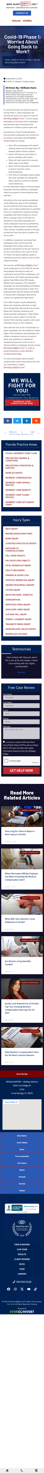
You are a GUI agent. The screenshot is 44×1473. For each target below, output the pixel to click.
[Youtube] (29, 1289)
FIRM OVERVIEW (22, 1244)
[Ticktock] (35, 1289)
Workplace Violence (16, 634)
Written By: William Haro (21, 87)
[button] (8, 421)
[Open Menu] (36, 1471)
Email (5, 710)
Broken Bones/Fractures (19, 533)
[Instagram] (15, 1289)
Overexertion (13, 599)
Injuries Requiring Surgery (20, 585)
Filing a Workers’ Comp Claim (21, 453)
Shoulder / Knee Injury (18, 609)
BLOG (22, 1264)
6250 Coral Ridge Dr (22, 1085)
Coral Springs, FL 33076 (22, 1093)
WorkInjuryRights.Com (14, 118)
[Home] (7, 1471)
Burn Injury (12, 538)
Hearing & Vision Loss (17, 575)
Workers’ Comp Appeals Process (18, 483)
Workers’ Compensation (19, 477)
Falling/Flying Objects (18, 560)
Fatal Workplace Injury (18, 565)
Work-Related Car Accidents (21, 629)
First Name (7, 694)
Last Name (7, 702)
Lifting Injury (13, 590)
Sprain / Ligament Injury (19, 619)
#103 (22, 1089)
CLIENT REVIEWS (22, 1259)
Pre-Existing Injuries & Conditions (17, 459)
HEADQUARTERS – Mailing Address (22, 1081)
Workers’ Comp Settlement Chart (20, 503)
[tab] (22, 1074)
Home (7, 60)
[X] (22, 1289)
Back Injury (12, 528)
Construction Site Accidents (21, 543)
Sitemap (34, 1304)
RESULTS (22, 1254)
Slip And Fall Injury (16, 614)
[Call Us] (22, 1471)
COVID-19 (14, 60)
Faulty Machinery (15, 570)
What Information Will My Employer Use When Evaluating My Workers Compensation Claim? (21, 876)
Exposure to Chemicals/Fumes (15, 549)
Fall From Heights (15, 555)
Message (7, 726)
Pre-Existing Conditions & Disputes (19, 466)
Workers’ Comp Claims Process (17, 496)
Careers (22, 1274)
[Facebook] (9, 1289)
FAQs (22, 1269)
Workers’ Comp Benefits (18, 490)
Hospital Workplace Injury (20, 580)
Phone (6, 718)
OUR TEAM (22, 1249)
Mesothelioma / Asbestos (19, 594)
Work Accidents (14, 473)
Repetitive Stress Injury (18, 604)
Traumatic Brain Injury (18, 624)
